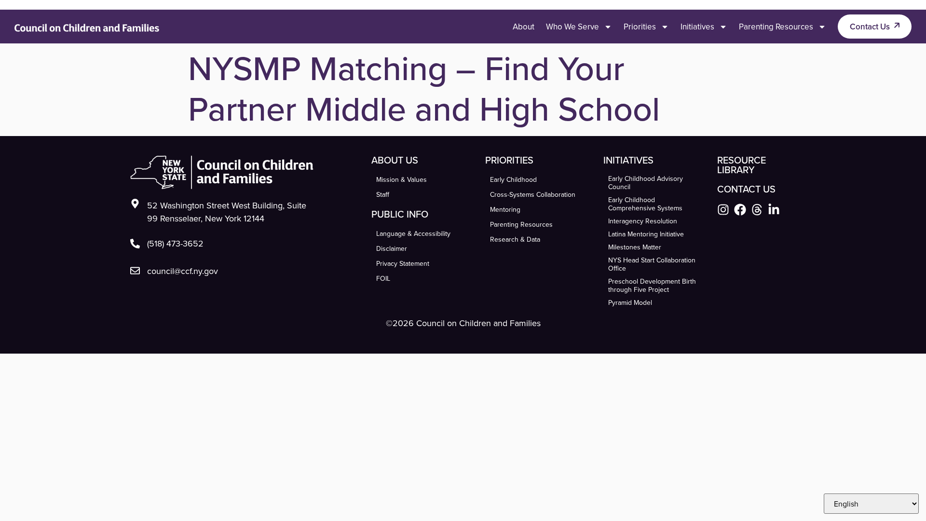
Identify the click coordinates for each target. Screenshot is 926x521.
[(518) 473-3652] (135, 243)
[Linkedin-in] (774, 210)
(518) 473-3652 (175, 243)
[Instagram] (723, 210)
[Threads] (757, 210)
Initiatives (697, 26)
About (523, 26)
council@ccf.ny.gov (182, 271)
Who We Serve (572, 26)
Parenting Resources (776, 26)
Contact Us (870, 26)
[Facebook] (740, 210)
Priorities (640, 26)
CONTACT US (746, 189)
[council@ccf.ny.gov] (135, 270)
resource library (741, 165)
